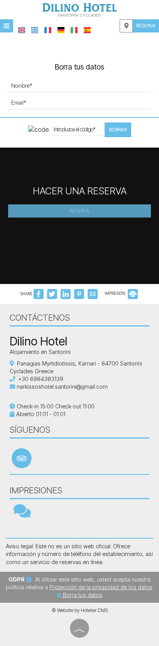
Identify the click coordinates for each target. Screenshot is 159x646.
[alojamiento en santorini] (79, 9)
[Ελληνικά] (34, 30)
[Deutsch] (61, 30)
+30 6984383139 (40, 379)
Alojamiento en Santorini (40, 351)
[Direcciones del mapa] (126, 25)
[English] (21, 30)
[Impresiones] (22, 514)
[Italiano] (74, 30)
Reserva (146, 26)
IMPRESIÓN (116, 293)
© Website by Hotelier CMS (80, 610)
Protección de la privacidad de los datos (100, 587)
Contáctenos (40, 318)
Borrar (118, 130)
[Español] (87, 30)
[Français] (47, 30)
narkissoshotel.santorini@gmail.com (62, 386)
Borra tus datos (81, 595)
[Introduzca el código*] (77, 131)
